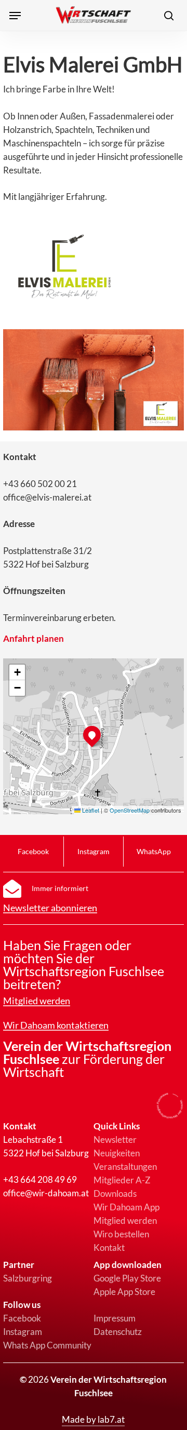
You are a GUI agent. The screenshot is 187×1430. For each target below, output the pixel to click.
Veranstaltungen (125, 1166)
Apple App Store (124, 1291)
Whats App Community (47, 1345)
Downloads (115, 1193)
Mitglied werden (125, 1220)
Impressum (115, 1318)
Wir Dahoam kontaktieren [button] (56, 1025)
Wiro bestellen (121, 1234)
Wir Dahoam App (126, 1207)
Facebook (22, 1318)
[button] (15, 15)
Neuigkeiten (117, 1153)
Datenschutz (118, 1331)
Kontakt (109, 1247)
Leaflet (90, 810)
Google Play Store (127, 1278)
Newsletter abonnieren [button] (50, 908)
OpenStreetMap (130, 810)
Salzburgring (27, 1278)
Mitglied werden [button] (36, 1001)
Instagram (22, 1331)
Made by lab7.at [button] (93, 1419)
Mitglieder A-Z (122, 1180)
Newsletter (115, 1139)
